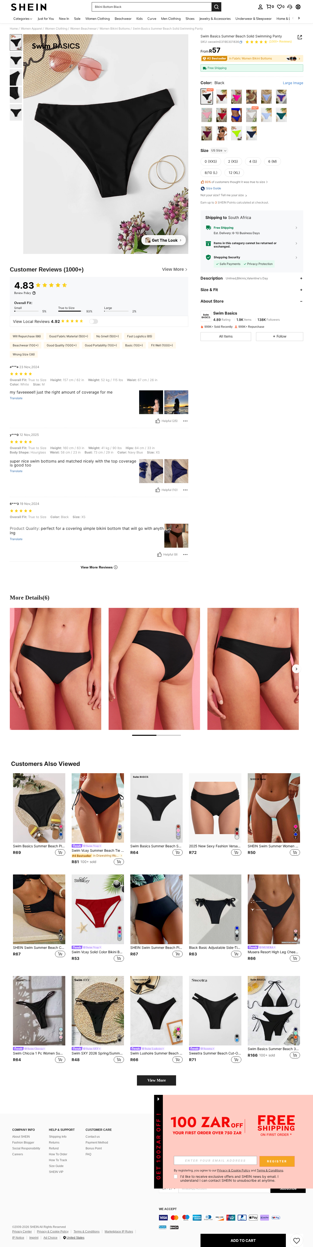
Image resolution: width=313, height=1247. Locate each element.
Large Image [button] (293, 83)
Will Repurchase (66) (27, 336)
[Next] (296, 668)
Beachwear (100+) (25, 345)
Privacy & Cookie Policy (52, 1231)
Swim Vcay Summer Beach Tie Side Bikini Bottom (98, 850)
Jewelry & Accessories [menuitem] (215, 19)
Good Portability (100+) (101, 345)
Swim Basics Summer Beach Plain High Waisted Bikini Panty (39, 846)
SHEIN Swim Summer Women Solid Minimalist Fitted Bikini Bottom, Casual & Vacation (274, 846)
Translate (16, 398)
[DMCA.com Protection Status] (174, 1227)
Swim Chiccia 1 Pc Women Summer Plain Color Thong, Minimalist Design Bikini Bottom (39, 1053)
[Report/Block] (185, 421)
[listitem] (39, 820)
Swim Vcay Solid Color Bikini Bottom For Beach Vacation (98, 952)
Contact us (93, 1136)
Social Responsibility (26, 1148)
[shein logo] (28, 7)
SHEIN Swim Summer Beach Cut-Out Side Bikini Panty (39, 948)
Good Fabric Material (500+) (68, 336)
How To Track (58, 1160)
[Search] (216, 6)
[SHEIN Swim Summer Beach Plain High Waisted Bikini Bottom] (156, 909)
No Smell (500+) (107, 336)
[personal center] (260, 7)
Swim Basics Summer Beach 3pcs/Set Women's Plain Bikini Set (274, 1049)
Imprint (33, 1237)
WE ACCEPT (168, 1209)
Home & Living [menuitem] (287, 19)
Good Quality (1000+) (62, 345)
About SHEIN (21, 1136)
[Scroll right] (299, 18)
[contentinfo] (232, 1218)
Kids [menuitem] (139, 19)
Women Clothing (56, 28)
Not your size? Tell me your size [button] (223, 195)
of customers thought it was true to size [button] (235, 182)
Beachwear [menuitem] (123, 19)
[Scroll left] (293, 18)
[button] (290, 7)
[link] (270, 7)
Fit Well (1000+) (162, 345)
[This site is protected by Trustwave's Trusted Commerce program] (162, 1227)
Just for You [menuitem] (46, 19)
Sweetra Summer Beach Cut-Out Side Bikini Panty (215, 1053)
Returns (54, 1142)
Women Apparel (31, 28)
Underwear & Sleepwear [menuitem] (253, 19)
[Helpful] (158, 421)
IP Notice (18, 1237)
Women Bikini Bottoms (115, 28)
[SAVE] (296, 1240)
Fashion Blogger (23, 1142)
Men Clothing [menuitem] (171, 19)
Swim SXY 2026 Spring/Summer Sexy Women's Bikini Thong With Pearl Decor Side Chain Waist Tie (98, 1053)
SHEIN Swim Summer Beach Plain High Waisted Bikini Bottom (156, 948)
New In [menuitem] (64, 19)
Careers (17, 1154)
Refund (54, 1148)
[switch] (93, 321)
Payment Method (97, 1142)
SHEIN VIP (56, 1172)
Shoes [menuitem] (190, 19)
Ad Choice (50, 1237)
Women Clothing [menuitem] (97, 19)
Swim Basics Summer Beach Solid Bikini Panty (156, 846)
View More (156, 1080)
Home (14, 28)
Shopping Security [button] (227, 257)
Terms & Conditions (87, 1231)
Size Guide (56, 1166)
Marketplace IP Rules (119, 1231)
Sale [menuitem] (77, 19)
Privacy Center (22, 1231)
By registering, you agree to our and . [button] (229, 1170)
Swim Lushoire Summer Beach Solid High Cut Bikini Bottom (156, 1053)
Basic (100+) (134, 345)
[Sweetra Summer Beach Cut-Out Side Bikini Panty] (215, 1011)
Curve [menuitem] (151, 19)
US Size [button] (216, 150)
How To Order (58, 1154)
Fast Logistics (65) (139, 336)
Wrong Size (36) (24, 354)
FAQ (88, 1154)
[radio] (207, 97)
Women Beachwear (83, 28)
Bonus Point (94, 1148)
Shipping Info (58, 1136)
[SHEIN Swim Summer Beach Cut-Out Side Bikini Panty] (39, 909)
